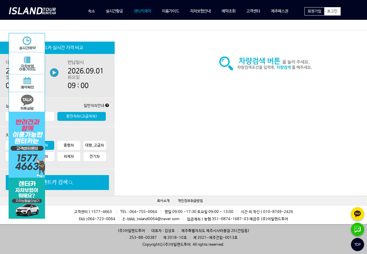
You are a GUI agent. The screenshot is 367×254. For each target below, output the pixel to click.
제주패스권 (279, 11)
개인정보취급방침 (190, 201)
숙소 (91, 11)
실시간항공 (114, 11)
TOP (357, 245)
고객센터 (253, 11)
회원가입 (314, 11)
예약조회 (228, 11)
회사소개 (163, 201)
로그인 (332, 11)
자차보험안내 (200, 11)
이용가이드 (170, 11)
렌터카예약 (142, 11)
